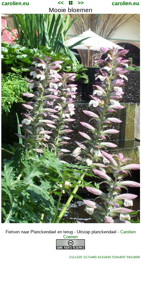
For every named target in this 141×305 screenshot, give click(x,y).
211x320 (75, 257)
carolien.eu (15, 3)
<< (61, 3)
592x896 (133, 257)
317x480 (90, 257)
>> (81, 3)
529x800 (119, 257)
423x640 (104, 257)
